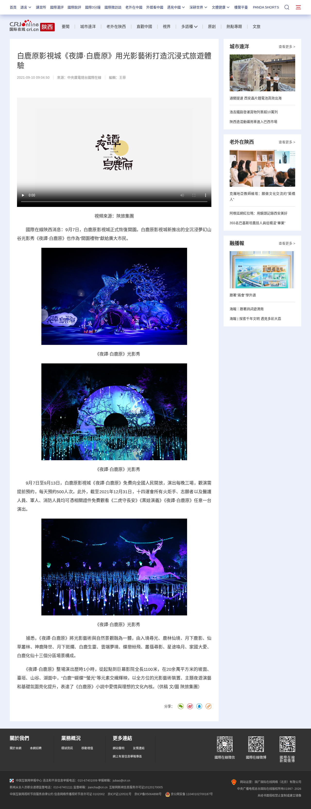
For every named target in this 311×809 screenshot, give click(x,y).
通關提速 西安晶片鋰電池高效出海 (256, 98)
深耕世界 (196, 7)
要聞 (65, 27)
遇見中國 (174, 7)
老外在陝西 (116, 27)
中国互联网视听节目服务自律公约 (31, 794)
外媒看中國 (154, 7)
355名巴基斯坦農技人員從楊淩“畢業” (257, 223)
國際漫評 (57, 7)
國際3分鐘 (93, 7)
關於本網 (15, 748)
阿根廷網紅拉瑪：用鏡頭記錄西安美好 (258, 213)
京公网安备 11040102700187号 (191, 794)
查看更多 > (287, 47)
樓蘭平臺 (241, 7)
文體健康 (218, 7)
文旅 (256, 27)
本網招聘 (36, 748)
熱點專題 (234, 27)
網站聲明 (118, 748)
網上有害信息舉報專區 (127, 756)
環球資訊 (67, 748)
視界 (167, 27)
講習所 (41, 7)
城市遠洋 (88, 27)
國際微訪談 (112, 7)
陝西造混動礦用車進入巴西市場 (253, 122)
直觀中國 (144, 27)
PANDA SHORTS (266, 7)
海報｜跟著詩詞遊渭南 (247, 309)
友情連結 (139, 748)
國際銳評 (74, 7)
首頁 (13, 7)
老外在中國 (133, 7)
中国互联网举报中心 (29, 780)
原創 (212, 27)
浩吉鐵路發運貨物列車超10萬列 (254, 112)
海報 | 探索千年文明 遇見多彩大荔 (255, 319)
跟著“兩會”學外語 (243, 295)
